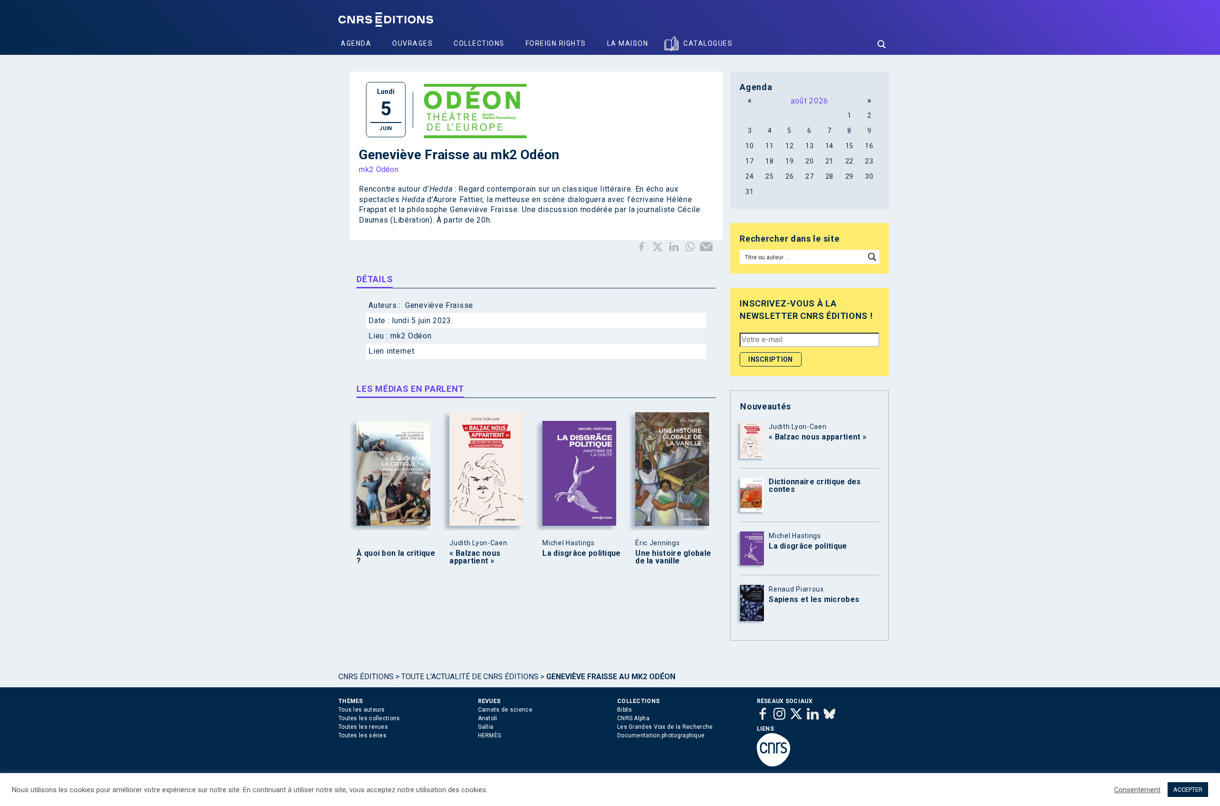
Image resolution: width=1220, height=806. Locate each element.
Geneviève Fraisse (439, 305)
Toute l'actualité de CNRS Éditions (470, 676)
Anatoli (488, 718)
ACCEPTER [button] (1187, 789)
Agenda (356, 43)
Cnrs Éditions (366, 676)
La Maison (628, 43)
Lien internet (391, 351)
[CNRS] (773, 764)
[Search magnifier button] (881, 44)
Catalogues (707, 43)
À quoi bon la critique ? (395, 557)
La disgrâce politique (581, 553)
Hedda (413, 199)
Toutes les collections (369, 718)
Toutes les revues (363, 727)
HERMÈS (489, 735)
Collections (479, 43)
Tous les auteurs (361, 709)
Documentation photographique (660, 735)
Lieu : (379, 335)
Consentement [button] (1137, 790)
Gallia (486, 727)
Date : (380, 320)
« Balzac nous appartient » (474, 557)
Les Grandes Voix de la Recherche (665, 727)
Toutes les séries (362, 735)
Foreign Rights (556, 43)
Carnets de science (505, 709)
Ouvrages (412, 43)
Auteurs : (385, 305)
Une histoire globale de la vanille (673, 557)
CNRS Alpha (633, 718)
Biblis (624, 709)
